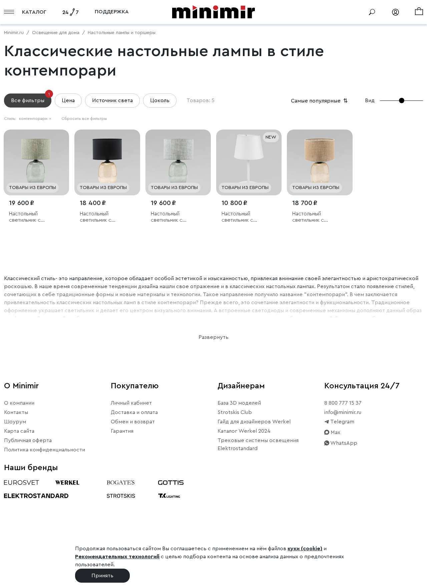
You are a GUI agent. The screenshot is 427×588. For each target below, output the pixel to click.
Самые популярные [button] (320, 101)
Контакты (16, 412)
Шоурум (15, 421)
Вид (370, 100)
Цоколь (159, 100)
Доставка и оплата (134, 412)
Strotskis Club (235, 412)
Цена (68, 100)
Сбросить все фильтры (84, 119)
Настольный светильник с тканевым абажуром (33, 217)
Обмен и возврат (133, 421)
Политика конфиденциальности (44, 449)
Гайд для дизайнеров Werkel (254, 421)
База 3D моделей (239, 403)
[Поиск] (372, 12)
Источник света (112, 100)
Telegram (341, 421)
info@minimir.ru (342, 412)
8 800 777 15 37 (343, 403)
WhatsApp (343, 443)
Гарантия (122, 431)
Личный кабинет (131, 403)
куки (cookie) (305, 548)
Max (334, 432)
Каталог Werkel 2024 (244, 431)
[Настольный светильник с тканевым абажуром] (36, 162)
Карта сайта (19, 431)
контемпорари (35, 119)
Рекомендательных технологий (117, 556)
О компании (19, 403)
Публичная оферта (28, 440)
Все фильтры (30, 98)
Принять (102, 575)
